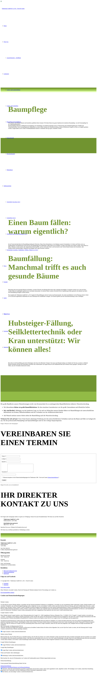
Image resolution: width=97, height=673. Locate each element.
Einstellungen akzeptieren (7, 667)
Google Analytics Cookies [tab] (7, 612)
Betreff (4, 461)
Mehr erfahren (10, 592)
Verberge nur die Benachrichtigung (21, 667)
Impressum (6, 573)
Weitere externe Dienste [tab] (6, 634)
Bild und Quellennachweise (10, 570)
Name (4, 456)
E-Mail (4, 459)
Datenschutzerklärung (53, 477)
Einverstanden (4, 592)
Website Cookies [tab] (5, 602)
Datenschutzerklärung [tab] (6, 660)
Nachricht (4, 472)
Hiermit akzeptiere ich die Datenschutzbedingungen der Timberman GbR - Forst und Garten (31, 477)
